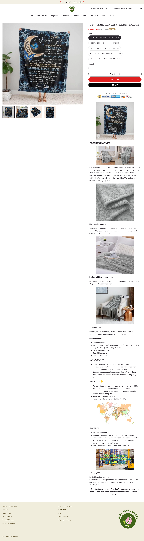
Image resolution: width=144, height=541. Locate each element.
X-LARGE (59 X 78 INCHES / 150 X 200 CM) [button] (105, 53)
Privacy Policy (7, 513)
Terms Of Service (8, 520)
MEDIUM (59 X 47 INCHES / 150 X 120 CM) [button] (105, 43)
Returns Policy (7, 516)
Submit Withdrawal (8, 523)
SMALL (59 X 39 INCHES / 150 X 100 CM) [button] (104, 37)
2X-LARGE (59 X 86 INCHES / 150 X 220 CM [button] (105, 59)
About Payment (63, 516)
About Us (5, 510)
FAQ (59, 513)
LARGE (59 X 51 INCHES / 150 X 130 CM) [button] (104, 48)
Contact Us (62, 510)
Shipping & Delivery (64, 520)
